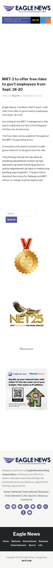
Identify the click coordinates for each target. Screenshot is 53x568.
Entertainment (13, 495)
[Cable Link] (26, 389)
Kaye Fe (16, 96)
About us (42, 495)
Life (25, 495)
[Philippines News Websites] (26, 259)
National (16, 491)
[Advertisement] (26, 45)
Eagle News (26, 534)
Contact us (26, 499)
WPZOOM (26, 561)
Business (43, 491)
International (30, 491)
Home (7, 491)
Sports (32, 495)
